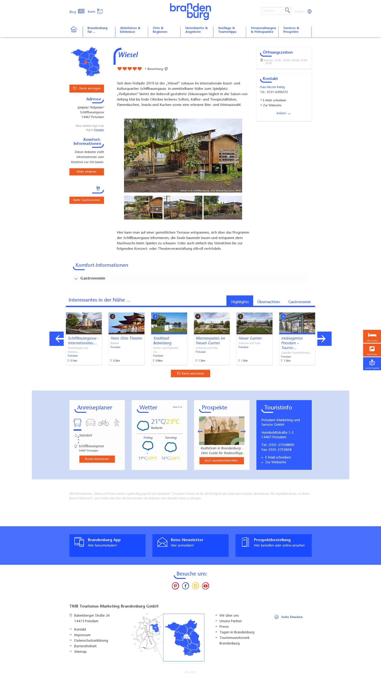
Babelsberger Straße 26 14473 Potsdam (92, 618)
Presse (224, 627)
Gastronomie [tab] (299, 302)
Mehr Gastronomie (86, 200)
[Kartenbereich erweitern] (345, 309)
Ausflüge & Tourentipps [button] (227, 30)
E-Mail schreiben (277, 457)
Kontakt (80, 630)
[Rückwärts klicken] (198, 431)
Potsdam (99, 130)
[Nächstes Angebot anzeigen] (324, 339)
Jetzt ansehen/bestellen (221, 460)
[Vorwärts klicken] (245, 431)
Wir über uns (229, 616)
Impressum (82, 635)
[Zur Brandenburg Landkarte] (168, 637)
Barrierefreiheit (85, 646)
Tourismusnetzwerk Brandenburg (234, 640)
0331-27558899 (281, 445)
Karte (92, 12)
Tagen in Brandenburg (236, 632)
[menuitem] (300, 11)
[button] (372, 350)
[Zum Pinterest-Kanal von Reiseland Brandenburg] (175, 586)
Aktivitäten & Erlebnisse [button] (130, 30)
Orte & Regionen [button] (160, 30)
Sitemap (80, 652)
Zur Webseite (275, 462)
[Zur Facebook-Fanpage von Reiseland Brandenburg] (185, 586)
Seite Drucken (292, 617)
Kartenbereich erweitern (326, 309)
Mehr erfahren (86, 171)
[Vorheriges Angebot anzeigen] (56, 339)
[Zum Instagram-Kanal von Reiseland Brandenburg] (195, 586)
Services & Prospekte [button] (291, 30)
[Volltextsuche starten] (287, 10)
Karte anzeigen (89, 88)
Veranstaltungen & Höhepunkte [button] (263, 30)
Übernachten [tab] (268, 302)
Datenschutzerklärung (91, 641)
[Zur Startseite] (76, 31)
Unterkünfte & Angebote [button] (196, 30)
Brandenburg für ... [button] (97, 30)
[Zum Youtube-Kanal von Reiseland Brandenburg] (205, 586)
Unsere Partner (230, 621)
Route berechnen (97, 459)
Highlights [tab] (240, 302)
